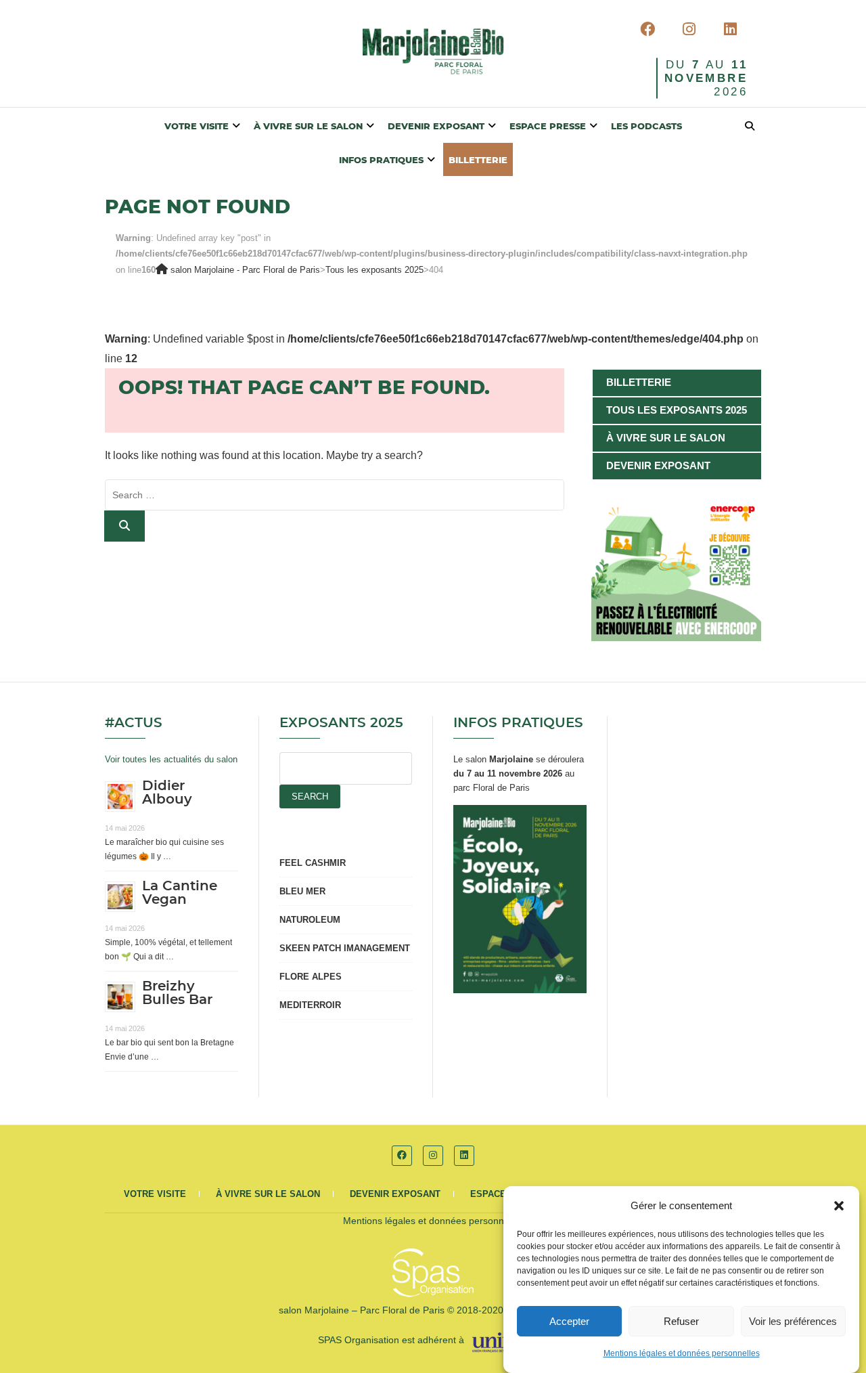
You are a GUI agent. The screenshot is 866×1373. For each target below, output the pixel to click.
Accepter (569, 1321)
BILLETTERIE (478, 160)
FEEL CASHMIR (312, 863)
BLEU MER (302, 891)
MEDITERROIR (310, 1005)
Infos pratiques (381, 160)
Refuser (681, 1321)
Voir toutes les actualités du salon (171, 759)
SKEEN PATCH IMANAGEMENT (344, 948)
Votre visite (196, 127)
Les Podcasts (646, 127)
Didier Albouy (167, 792)
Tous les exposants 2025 (676, 410)
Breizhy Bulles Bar (177, 993)
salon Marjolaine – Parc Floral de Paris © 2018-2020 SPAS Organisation (433, 1310)
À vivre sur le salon (308, 127)
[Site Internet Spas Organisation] (433, 1255)
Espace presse (547, 127)
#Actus (133, 723)
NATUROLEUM (309, 920)
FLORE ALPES (310, 977)
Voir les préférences (793, 1321)
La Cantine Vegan (179, 893)
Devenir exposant (436, 127)
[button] (839, 1206)
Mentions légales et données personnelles (681, 1353)
